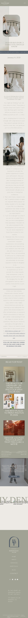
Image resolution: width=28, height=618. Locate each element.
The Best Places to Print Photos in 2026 (14, 413)
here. (14, 344)
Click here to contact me (12, 331)
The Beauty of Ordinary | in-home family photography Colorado (14, 387)
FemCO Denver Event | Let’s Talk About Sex (21, 453)
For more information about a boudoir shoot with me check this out (14, 335)
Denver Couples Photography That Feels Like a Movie (14, 441)
